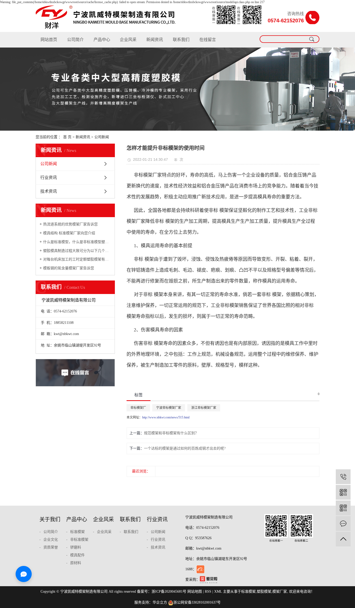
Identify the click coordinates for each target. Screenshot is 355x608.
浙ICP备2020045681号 (169, 591)
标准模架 (77, 532)
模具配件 (77, 555)
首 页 (67, 137)
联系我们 (181, 39)
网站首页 (49, 39)
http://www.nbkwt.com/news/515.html (165, 417)
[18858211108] (343, 476)
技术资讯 (48, 191)
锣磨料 (75, 547)
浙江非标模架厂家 (203, 408)
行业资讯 (48, 177)
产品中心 (102, 39)
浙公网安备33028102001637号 (197, 602)
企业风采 (128, 39)
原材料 (75, 563)
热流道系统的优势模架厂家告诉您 (70, 224)
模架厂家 (279, 591)
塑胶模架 (264, 591)
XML (218, 591)
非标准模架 (79, 540)
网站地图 (194, 591)
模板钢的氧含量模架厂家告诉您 (68, 268)
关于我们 (50, 519)
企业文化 (50, 540)
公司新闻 (101, 137)
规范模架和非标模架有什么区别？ (171, 433)
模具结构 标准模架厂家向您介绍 (69, 233)
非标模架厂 (138, 408)
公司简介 (75, 39)
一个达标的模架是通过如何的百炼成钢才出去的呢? (185, 448)
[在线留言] (343, 523)
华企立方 (160, 602)
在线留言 (207, 39)
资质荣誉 (50, 547)
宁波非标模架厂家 (168, 408)
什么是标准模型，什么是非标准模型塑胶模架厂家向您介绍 (77, 242)
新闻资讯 (154, 39)
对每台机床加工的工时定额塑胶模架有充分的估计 (77, 259)
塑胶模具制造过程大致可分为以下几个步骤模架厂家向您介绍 (77, 251)
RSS (208, 591)
